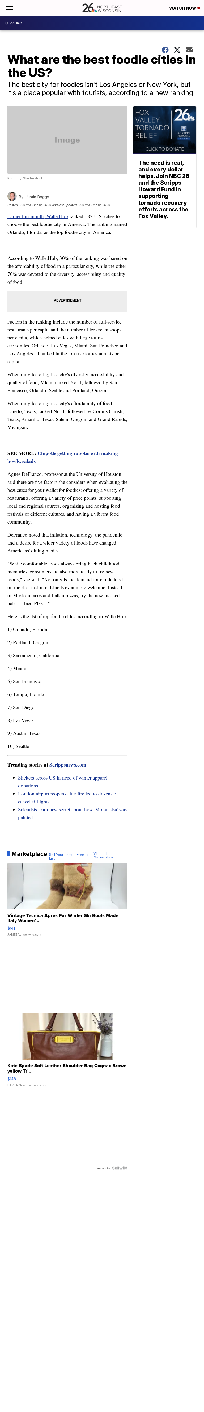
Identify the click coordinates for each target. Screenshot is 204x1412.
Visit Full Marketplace (103, 855)
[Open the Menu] (9, 8)
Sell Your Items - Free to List (68, 856)
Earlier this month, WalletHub (37, 216)
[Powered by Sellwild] (120, 1168)
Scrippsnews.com (67, 764)
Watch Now (183, 8)
